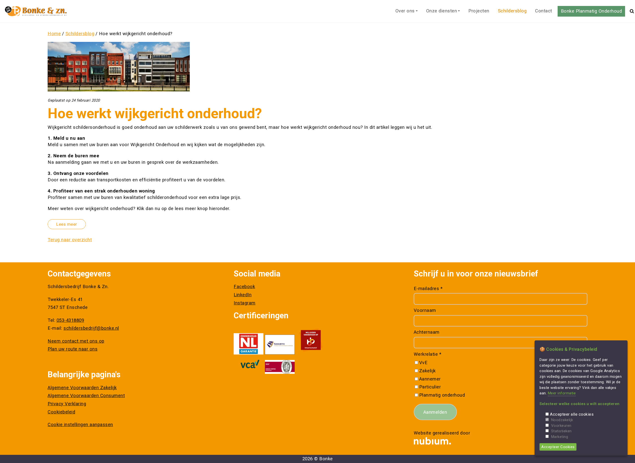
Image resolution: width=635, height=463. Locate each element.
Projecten (478, 11)
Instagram (244, 303)
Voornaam (425, 310)
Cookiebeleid (61, 412)
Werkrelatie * (428, 354)
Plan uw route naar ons (72, 349)
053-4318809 (70, 320)
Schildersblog (512, 11)
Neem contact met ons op (76, 341)
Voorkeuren (561, 425)
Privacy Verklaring (67, 404)
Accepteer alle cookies (572, 414)
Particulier (430, 387)
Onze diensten (441, 11)
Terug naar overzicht (70, 240)
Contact (543, 11)
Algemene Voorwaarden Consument (86, 395)
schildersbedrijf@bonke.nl (91, 328)
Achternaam (427, 332)
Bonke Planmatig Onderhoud (591, 11)
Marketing (559, 437)
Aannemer (430, 379)
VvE (423, 362)
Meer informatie (562, 393)
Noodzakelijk (562, 420)
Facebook (244, 286)
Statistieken (561, 431)
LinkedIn (243, 295)
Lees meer (66, 224)
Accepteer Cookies (558, 447)
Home (54, 33)
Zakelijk (427, 371)
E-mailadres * (428, 288)
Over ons (405, 11)
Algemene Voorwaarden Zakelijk (82, 387)
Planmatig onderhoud (442, 395)
